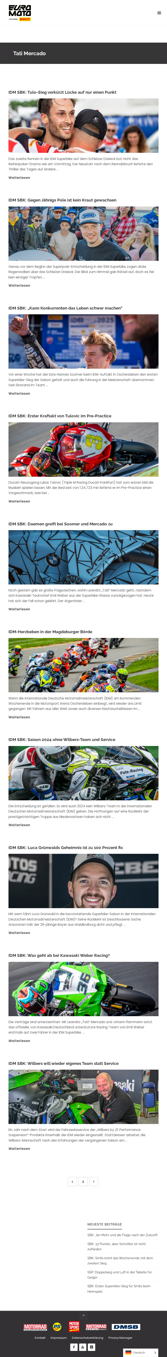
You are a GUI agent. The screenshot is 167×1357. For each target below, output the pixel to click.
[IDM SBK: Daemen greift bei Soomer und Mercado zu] (108, 557)
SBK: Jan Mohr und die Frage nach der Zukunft (122, 1235)
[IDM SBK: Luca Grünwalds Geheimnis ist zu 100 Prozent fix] (108, 881)
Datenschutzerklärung (87, 1338)
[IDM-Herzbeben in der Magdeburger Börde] (108, 665)
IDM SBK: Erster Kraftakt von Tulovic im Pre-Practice (59, 415)
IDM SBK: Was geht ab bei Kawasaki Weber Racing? (59, 955)
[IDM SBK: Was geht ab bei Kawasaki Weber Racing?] (108, 989)
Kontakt (40, 1338)
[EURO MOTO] (19, 13)
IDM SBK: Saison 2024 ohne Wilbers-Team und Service (61, 739)
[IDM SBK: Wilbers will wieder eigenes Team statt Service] (108, 1097)
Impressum (59, 1338)
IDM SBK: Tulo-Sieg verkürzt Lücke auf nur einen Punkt (62, 92)
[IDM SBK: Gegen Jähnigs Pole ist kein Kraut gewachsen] (108, 233)
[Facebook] (74, 1347)
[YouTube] (83, 1347)
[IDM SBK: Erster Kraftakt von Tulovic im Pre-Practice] (108, 449)
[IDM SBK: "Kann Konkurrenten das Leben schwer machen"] (108, 341)
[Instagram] (91, 1347)
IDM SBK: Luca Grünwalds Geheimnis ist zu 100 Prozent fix (65, 847)
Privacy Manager (120, 1338)
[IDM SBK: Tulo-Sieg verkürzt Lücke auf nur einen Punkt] (108, 125)
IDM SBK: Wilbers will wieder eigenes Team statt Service (63, 1063)
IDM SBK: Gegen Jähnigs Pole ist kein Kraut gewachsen (62, 200)
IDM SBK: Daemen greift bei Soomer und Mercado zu (60, 523)
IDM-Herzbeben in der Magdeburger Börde (50, 631)
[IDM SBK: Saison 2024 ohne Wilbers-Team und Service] (108, 773)
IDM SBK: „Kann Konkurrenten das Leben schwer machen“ (65, 308)
